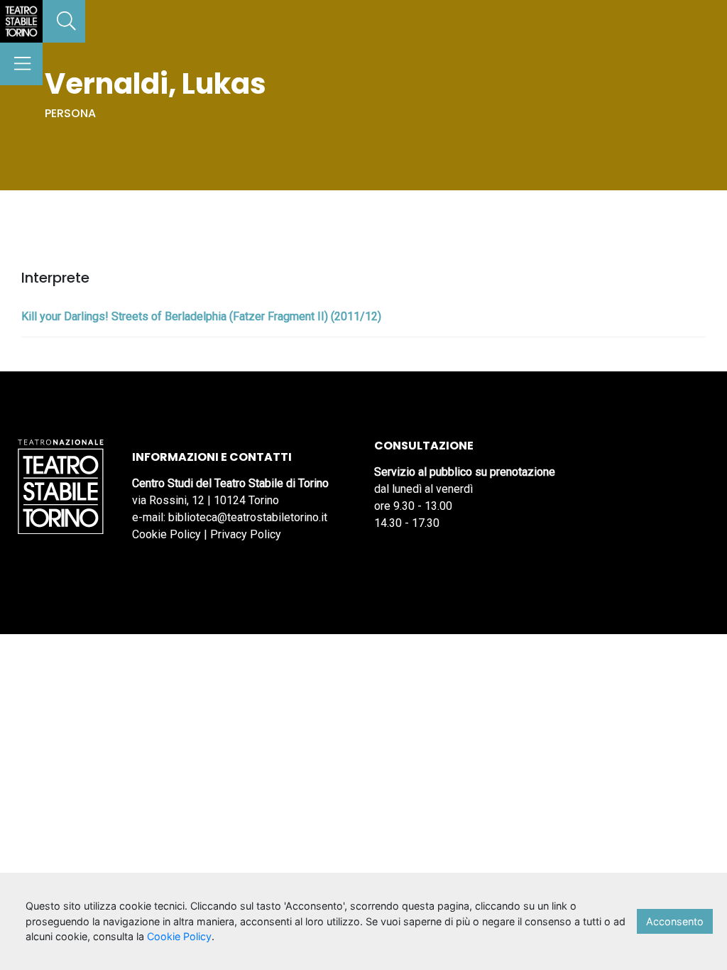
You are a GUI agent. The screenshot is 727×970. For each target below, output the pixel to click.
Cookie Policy (166, 534)
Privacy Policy (245, 534)
